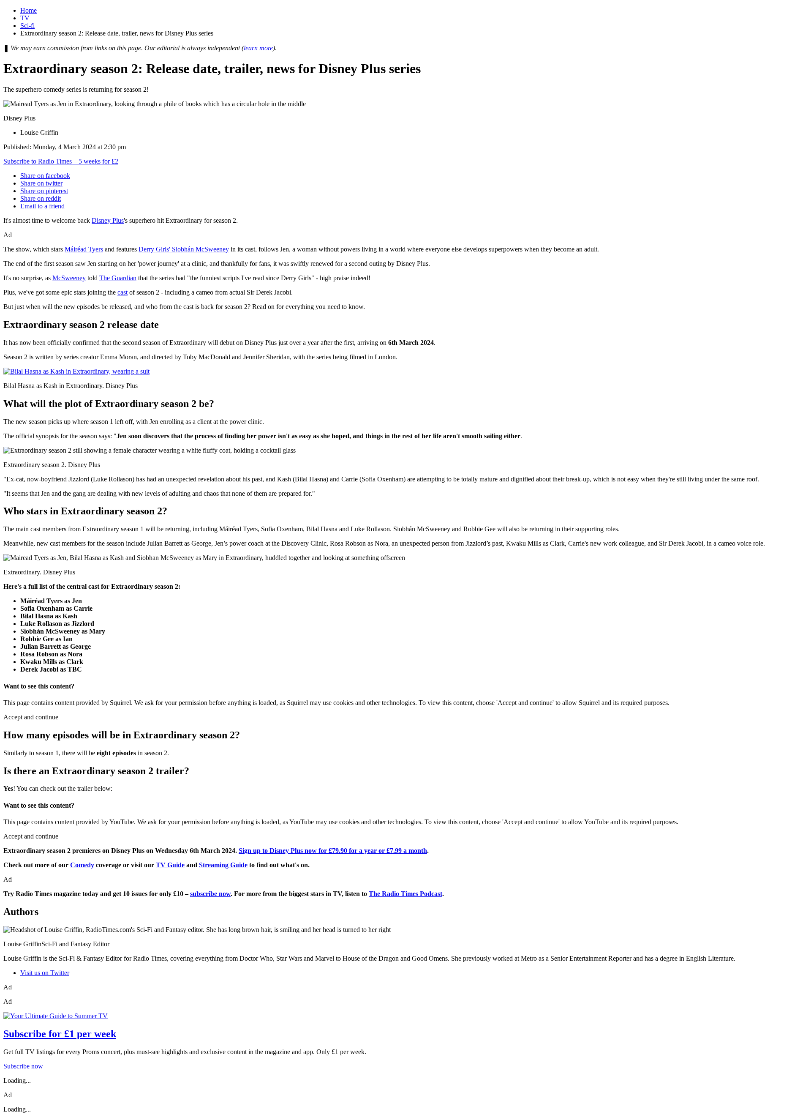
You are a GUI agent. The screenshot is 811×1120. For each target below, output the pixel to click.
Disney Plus (108, 220)
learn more (258, 48)
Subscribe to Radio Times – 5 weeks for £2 (60, 161)
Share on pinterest (44, 190)
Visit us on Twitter (44, 972)
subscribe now (210, 893)
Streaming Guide (223, 865)
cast (122, 292)
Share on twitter (41, 183)
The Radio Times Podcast (405, 893)
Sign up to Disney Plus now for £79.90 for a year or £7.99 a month (333, 850)
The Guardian (117, 277)
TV (25, 18)
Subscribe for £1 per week (59, 1033)
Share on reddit (40, 198)
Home (28, 10)
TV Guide (170, 865)
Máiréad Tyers (84, 249)
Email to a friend (42, 206)
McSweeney (69, 277)
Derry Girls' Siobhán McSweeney (184, 249)
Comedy (82, 865)
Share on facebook (45, 175)
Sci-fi (27, 25)
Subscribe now (23, 1066)
